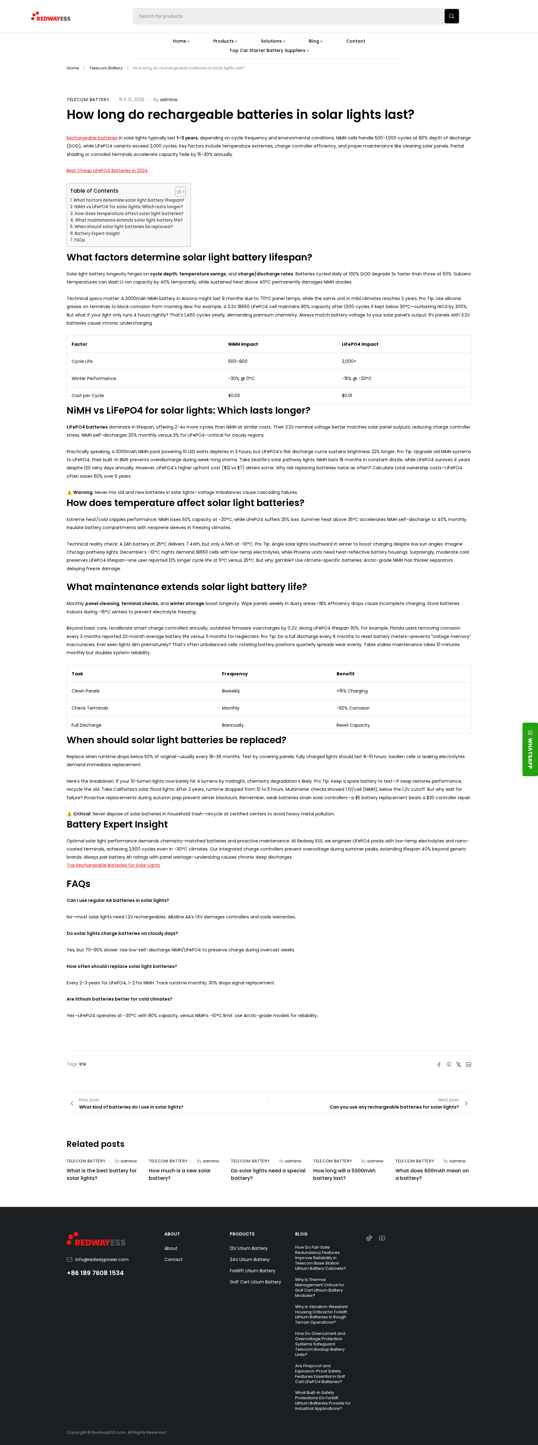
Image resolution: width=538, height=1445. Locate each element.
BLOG (301, 1234)
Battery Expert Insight (97, 234)
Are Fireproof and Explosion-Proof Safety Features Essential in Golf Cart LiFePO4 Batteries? (320, 1374)
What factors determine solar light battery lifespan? (128, 200)
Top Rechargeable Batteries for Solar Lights (113, 865)
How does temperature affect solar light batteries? (129, 214)
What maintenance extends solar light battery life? (129, 220)
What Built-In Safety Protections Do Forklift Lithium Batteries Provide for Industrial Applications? (323, 1400)
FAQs (79, 240)
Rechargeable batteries (92, 138)
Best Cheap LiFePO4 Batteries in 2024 (107, 170)
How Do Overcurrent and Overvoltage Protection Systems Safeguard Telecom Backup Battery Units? (320, 1344)
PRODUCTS (242, 1234)
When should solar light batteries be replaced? (123, 227)
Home (73, 68)
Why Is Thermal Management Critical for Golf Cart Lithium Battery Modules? (319, 1287)
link (82, 1064)
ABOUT (172, 1234)
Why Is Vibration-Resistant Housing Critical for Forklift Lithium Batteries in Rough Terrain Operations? (321, 1314)
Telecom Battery (106, 68)
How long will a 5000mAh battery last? (344, 1174)
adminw (168, 99)
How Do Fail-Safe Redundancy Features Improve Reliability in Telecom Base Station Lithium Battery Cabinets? (320, 1257)
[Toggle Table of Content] (177, 191)
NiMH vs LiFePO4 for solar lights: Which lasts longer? (128, 207)
